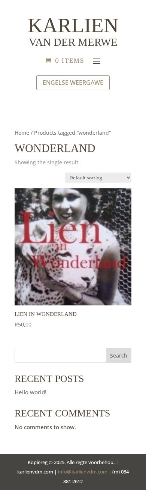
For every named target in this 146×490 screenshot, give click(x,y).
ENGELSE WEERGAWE (73, 82)
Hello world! (30, 392)
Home (22, 132)
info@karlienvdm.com (82, 471)
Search (118, 355)
